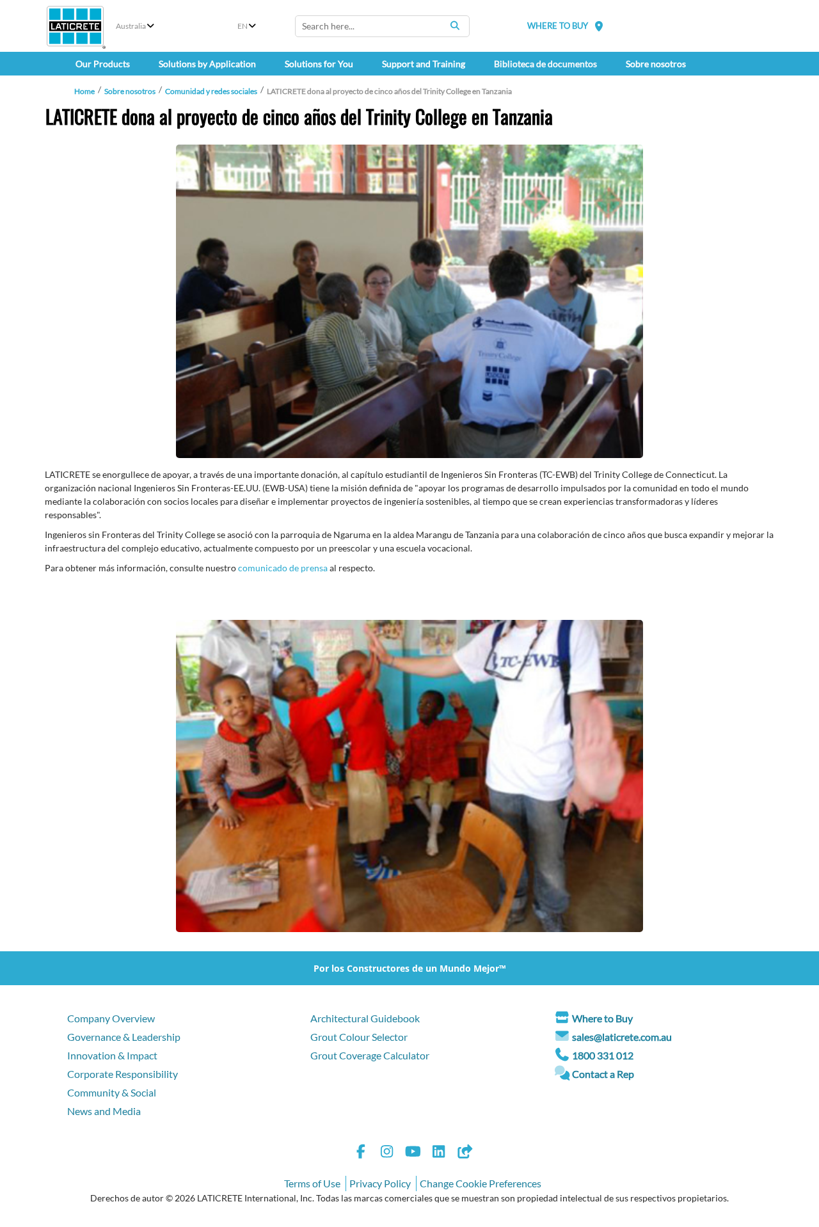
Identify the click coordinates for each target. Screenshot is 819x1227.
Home (84, 91)
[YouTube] (413, 1153)
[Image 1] (409, 301)
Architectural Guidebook (365, 1018)
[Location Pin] (598, 26)
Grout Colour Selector (359, 1037)
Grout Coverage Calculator (369, 1055)
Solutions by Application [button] (207, 63)
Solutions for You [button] (319, 63)
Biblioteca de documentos (545, 63)
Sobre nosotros (129, 91)
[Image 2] (409, 776)
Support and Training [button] (423, 63)
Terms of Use (312, 1183)
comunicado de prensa (283, 567)
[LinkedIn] (439, 1153)
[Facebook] (361, 1153)
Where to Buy (602, 1018)
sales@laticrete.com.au (622, 1037)
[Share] (464, 1153)
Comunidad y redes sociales (211, 91)
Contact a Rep (603, 1074)
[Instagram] (387, 1153)
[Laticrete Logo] (75, 26)
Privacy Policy (380, 1183)
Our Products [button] (103, 63)
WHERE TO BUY (557, 25)
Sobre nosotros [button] (656, 63)
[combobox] (382, 26)
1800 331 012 (602, 1055)
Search (455, 25)
